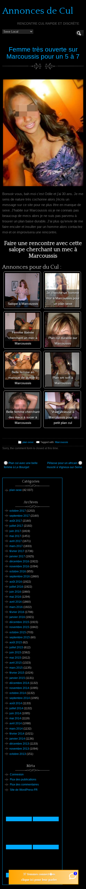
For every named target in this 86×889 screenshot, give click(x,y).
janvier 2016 (17, 617)
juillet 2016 (16, 586)
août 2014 (15, 703)
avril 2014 (15, 723)
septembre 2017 (19, 515)
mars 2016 (16, 607)
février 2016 (16, 612)
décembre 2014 (19, 683)
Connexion (17, 774)
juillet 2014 (16, 708)
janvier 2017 (17, 556)
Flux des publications (23, 779)
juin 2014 (15, 713)
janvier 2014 (17, 738)
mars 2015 (16, 667)
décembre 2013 (19, 743)
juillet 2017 (16, 525)
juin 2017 (15, 531)
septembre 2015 (19, 637)
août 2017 (15, 520)
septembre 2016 (19, 576)
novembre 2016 (19, 566)
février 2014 (16, 733)
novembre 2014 (19, 688)
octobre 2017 (17, 510)
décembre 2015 (19, 622)
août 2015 (15, 642)
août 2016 (15, 581)
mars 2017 (16, 546)
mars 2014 (16, 728)
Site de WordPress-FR (24, 789)
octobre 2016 (17, 571)
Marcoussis (61, 442)
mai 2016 (15, 596)
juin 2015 (15, 652)
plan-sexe (27, 442)
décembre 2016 (19, 561)
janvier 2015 (17, 678)
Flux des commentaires (24, 784)
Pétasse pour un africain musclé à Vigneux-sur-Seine (64, 465)
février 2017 (16, 551)
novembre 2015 (19, 627)
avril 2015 (15, 662)
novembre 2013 (19, 748)
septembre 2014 (19, 698)
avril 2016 (15, 601)
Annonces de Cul (37, 11)
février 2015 (16, 672)
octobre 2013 (17, 754)
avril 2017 (15, 541)
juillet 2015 (16, 647)
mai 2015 (15, 657)
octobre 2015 (17, 632)
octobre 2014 (17, 693)
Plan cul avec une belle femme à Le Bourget (21, 465)
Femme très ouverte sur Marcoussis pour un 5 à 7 (43, 53)
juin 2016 (15, 591)
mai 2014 (15, 718)
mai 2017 (15, 536)
